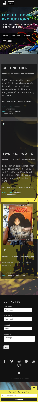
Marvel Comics (15, 112)
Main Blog (18, 107)
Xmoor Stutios (9, 114)
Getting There (16, 68)
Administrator (27, 74)
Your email (7, 316)
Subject (6, 325)
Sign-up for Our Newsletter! (19, 392)
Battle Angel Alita (16, 276)
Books (27, 36)
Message (7, 334)
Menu (11, 3)
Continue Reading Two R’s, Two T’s (17, 187)
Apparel (16, 36)
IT (4, 250)
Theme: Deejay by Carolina (19, 378)
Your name (7, 306)
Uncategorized (9, 109)
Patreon (7, 41)
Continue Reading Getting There (16, 102)
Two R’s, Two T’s (18, 154)
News (25, 3)
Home (19, 3)
